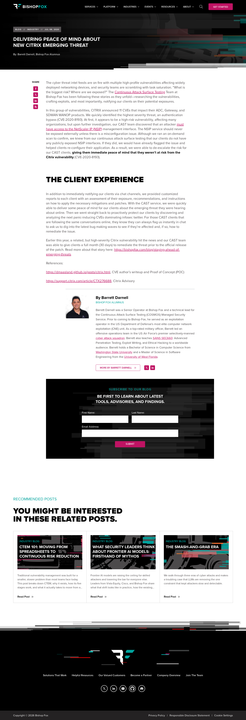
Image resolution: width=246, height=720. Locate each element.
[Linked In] (152, 367)
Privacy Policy (156, 715)
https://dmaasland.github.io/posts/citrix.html (78, 271)
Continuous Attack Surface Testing (140, 91)
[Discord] (141, 688)
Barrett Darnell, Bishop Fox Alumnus (39, 54)
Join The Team (194, 675)
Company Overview (168, 675)
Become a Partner (141, 675)
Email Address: (90, 426)
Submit (130, 444)
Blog (18, 29)
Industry (33, 29)
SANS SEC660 (163, 338)
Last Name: (138, 412)
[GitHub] (132, 688)
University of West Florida (140, 357)
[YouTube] (123, 688)
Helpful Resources (82, 675)
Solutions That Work (54, 675)
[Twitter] (146, 367)
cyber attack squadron (110, 338)
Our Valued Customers (112, 675)
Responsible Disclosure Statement (190, 715)
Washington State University (114, 352)
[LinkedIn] (113, 688)
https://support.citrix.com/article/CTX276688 (78, 280)
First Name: (88, 412)
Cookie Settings (223, 715)
